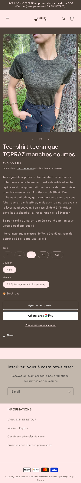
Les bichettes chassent (26, 476)
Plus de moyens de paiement (40, 325)
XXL (57, 255)
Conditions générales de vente (26, 436)
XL (43, 255)
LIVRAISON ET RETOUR (22, 419)
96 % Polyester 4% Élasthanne (26, 284)
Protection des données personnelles (30, 445)
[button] (7, 19)
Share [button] (10, 335)
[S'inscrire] (69, 391)
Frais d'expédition (25, 168)
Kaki (9, 269)
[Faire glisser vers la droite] (49, 139)
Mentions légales (18, 428)
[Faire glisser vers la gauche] (32, 139)
